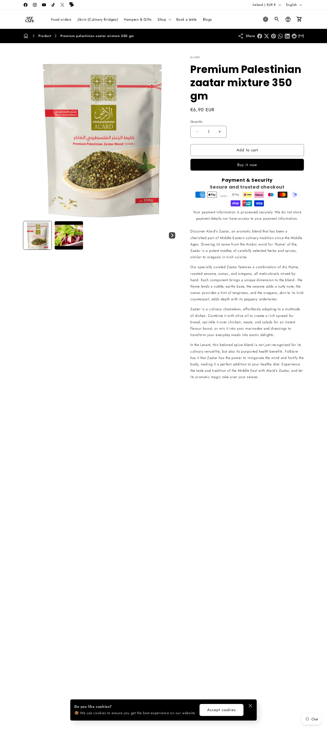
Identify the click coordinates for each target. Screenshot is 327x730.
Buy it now (247, 165)
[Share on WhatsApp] (280, 36)
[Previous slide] (28, 235)
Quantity (196, 121)
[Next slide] (172, 235)
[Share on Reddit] (294, 36)
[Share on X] (267, 36)
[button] (164, 19)
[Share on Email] (301, 36)
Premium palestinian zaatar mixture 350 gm (97, 35)
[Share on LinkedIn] (287, 36)
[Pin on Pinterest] (273, 36)
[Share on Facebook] (260, 36)
